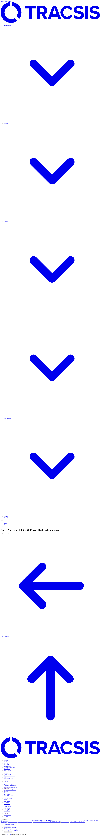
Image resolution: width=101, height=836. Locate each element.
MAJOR (8, 834)
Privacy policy (7, 826)
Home (5, 523)
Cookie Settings (8, 831)
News (5, 524)
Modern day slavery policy (10, 827)
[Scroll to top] (50, 736)
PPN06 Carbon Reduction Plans (12, 830)
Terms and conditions (9, 824)
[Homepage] (50, 22)
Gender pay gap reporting (10, 829)
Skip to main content (6, 1)
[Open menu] (1, 520)
